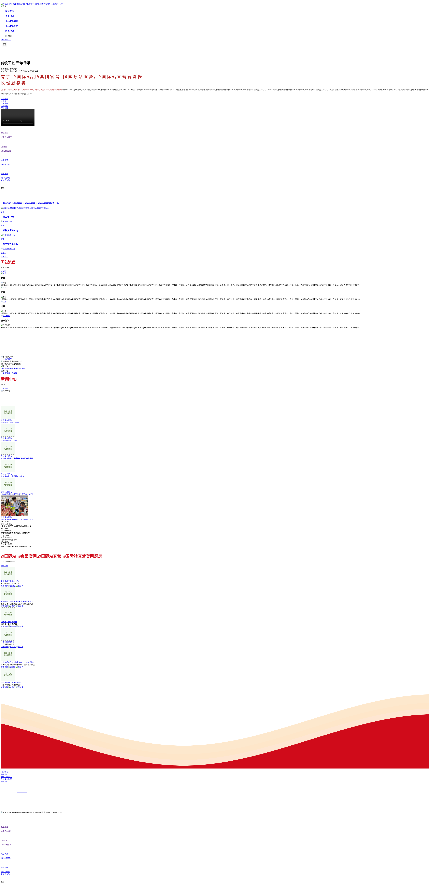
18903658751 (6, 40)
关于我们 (9, 16)
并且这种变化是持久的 (10, 581)
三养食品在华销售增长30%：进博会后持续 (18, 662)
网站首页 (9, 11)
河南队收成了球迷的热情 (11, 683)
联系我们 (9, 31)
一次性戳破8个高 (7, 642)
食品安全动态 (12, 26)
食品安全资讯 (12, 21)
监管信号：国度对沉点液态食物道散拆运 (17, 601)
